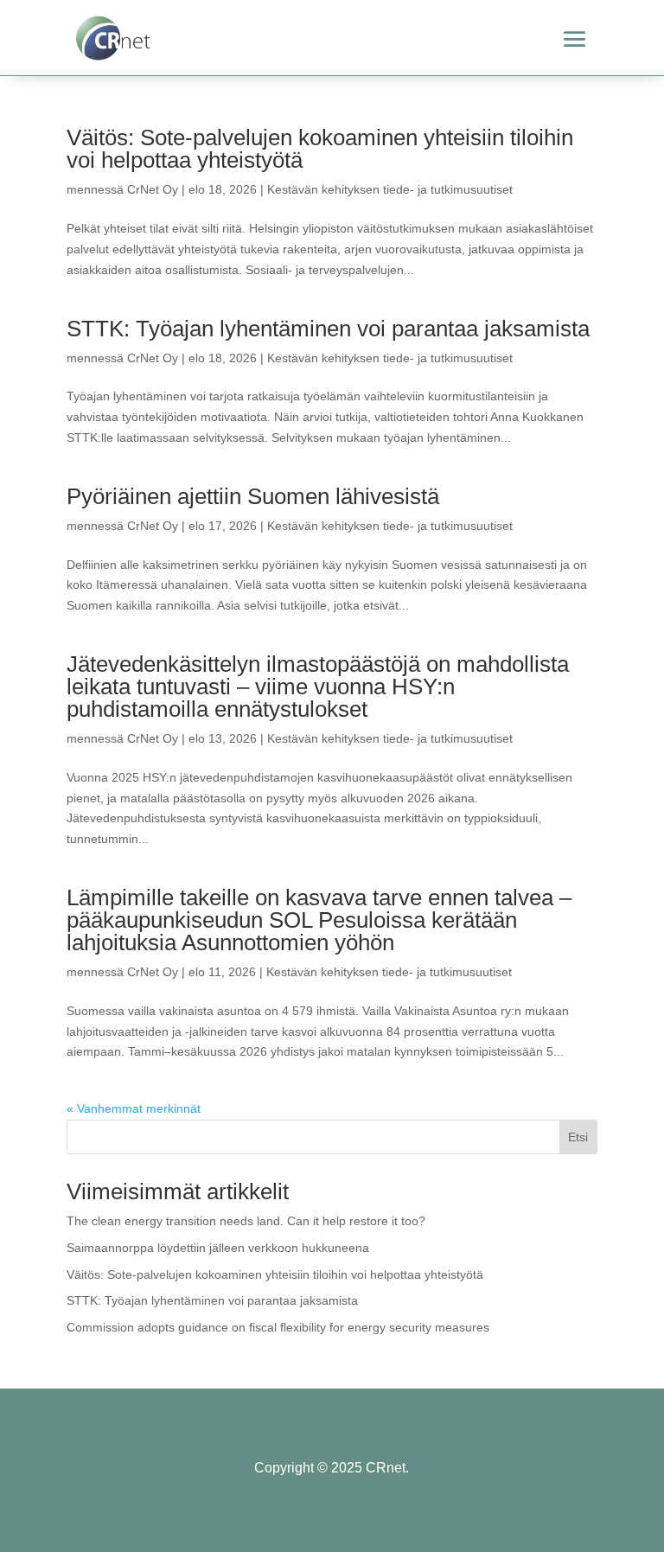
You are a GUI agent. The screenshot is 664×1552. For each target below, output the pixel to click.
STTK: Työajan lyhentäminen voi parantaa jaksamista (328, 329)
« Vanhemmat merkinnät (134, 1108)
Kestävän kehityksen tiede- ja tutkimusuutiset (390, 189)
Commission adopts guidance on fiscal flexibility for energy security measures (278, 1327)
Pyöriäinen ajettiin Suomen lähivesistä (253, 496)
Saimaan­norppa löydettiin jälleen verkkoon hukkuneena (218, 1248)
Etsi (578, 1137)
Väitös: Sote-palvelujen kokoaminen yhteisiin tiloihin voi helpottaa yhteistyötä (320, 149)
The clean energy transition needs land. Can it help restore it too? (246, 1221)
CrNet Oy (152, 189)
